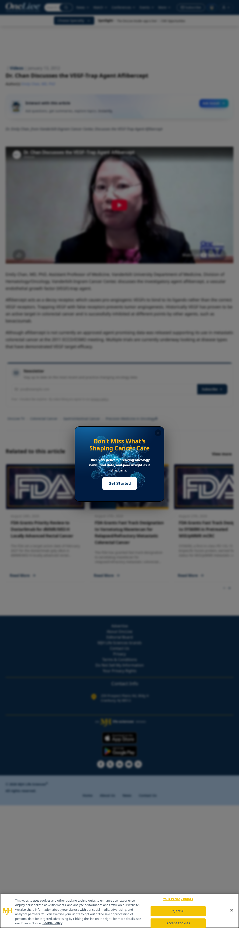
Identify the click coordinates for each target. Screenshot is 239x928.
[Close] (231, 910)
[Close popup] (158, 432)
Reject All (178, 911)
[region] (119, 911)
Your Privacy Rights (178, 899)
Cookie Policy (52, 923)
